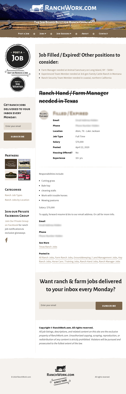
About (85, 34)
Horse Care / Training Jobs (65, 261)
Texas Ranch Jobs (48, 247)
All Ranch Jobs (46, 257)
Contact (103, 34)
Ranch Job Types (13, 195)
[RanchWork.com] (60, 375)
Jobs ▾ (43, 34)
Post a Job (23, 34)
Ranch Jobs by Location (17, 200)
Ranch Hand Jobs (89, 261)
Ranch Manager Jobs (109, 261)
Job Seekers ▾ (64, 34)
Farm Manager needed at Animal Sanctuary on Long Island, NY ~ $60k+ (77, 70)
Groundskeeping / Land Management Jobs (95, 257)
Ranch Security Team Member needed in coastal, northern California (76, 78)
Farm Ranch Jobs (64, 257)
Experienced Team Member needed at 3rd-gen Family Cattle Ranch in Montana (81, 74)
